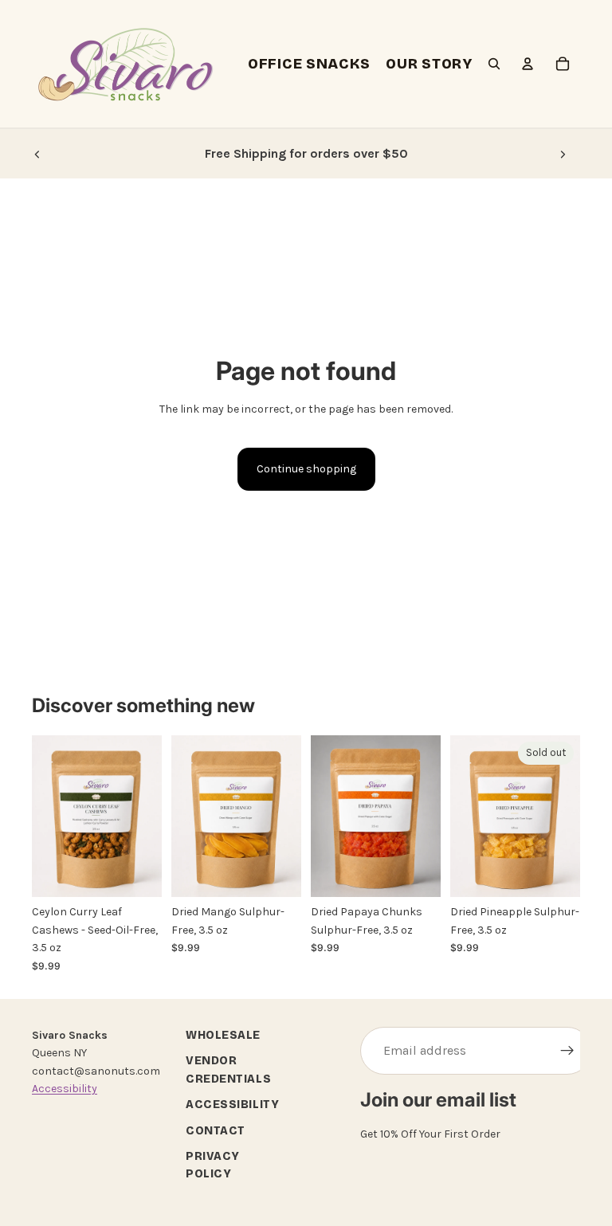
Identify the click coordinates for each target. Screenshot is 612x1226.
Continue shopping (306, 469)
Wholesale (223, 1035)
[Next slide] (562, 153)
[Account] (527, 63)
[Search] (494, 63)
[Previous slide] (37, 153)
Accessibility (64, 1088)
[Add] (137, 873)
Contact (215, 1130)
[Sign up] (567, 1050)
